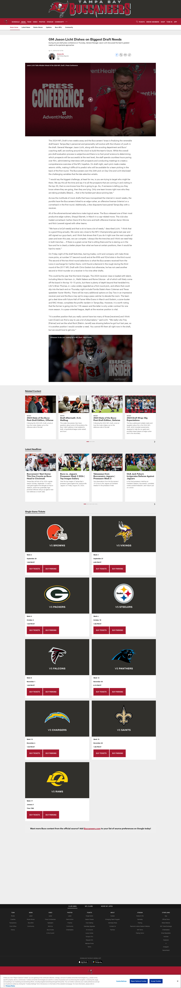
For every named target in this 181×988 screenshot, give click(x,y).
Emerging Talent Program (112, 919)
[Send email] (125, 56)
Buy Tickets (34, 569)
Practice (70, 923)
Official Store (166, 919)
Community (30, 926)
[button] (90, 99)
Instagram (166, 946)
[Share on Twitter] (121, 56)
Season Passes (89, 919)
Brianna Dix (60, 54)
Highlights (50, 923)
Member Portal (89, 943)
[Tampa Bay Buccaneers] (90, 971)
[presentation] (155, 442)
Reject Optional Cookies (139, 981)
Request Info (89, 940)
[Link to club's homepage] (5, 21)
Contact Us (112, 926)
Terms (89, 946)
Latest (30, 916)
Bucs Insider (50, 929)
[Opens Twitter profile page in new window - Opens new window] (58, 58)
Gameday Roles (112, 923)
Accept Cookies (156, 981)
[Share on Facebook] (117, 56)
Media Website (166, 923)
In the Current (50, 933)
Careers (112, 916)
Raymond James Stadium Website (140, 926)
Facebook (166, 940)
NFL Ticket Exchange (166, 926)
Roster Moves (31, 919)
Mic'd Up (50, 926)
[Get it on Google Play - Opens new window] (97, 963)
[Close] (177, 981)
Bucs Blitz (31, 923)
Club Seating (89, 923)
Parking (140, 923)
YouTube (166, 936)
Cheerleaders (69, 929)
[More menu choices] (66, 22)
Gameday (140, 919)
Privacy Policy (10, 986)
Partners (112, 929)
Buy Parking (51, 569)
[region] (90, 981)
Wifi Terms (140, 929)
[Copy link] (129, 55)
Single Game (89, 916)
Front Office (13, 926)
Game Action (69, 919)
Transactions (12, 923)
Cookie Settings (121, 981)
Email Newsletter (166, 933)
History (13, 929)
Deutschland (165, 950)
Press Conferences (50, 919)
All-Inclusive (89, 929)
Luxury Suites (89, 933)
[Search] (137, 21)
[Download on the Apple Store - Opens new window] (83, 962)
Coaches (12, 919)
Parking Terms (140, 933)
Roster (13, 916)
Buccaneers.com (92, 828)
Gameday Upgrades (89, 926)
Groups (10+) (89, 936)
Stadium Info (140, 916)
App (166, 916)
